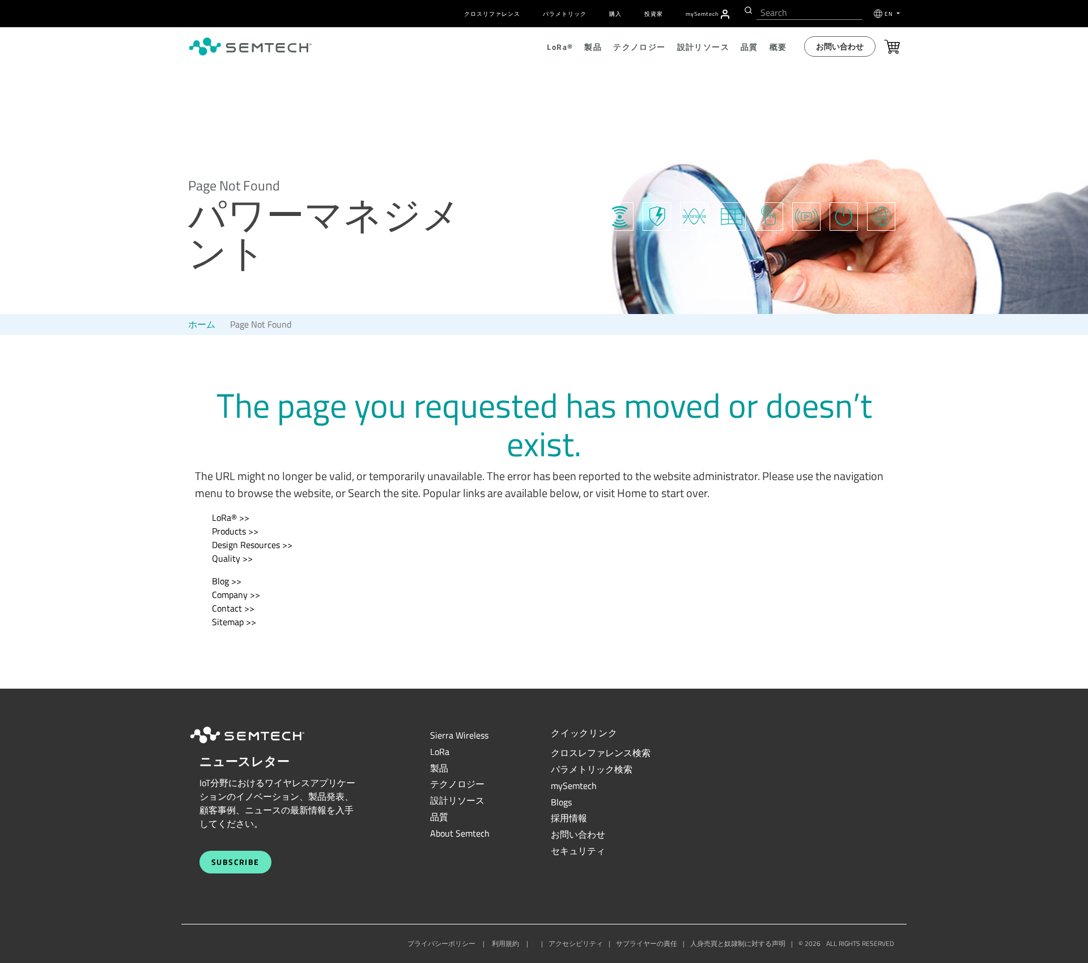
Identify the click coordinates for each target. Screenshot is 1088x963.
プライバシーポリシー (441, 943)
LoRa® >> (230, 517)
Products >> (235, 531)
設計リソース (457, 800)
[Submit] (747, 10)
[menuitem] (725, 14)
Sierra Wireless (459, 735)
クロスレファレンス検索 (601, 753)
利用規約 (505, 943)
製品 (439, 768)
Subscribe (235, 862)
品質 (439, 817)
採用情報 (569, 818)
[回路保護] (657, 215)
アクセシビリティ (576, 943)
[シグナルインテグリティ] (694, 215)
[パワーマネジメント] (844, 215)
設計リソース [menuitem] (703, 47)
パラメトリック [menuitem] (564, 14)
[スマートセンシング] (769, 215)
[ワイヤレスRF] (619, 215)
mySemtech (574, 785)
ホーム (201, 324)
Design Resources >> (252, 545)
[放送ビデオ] (806, 215)
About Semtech (460, 833)
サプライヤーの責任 (646, 943)
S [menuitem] (702, 14)
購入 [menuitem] (615, 14)
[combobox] (809, 13)
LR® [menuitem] (560, 47)
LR (439, 751)
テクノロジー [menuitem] (639, 47)
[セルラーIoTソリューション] (881, 215)
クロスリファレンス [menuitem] (492, 14)
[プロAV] (731, 215)
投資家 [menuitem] (653, 14)
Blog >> (226, 581)
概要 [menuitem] (778, 47)
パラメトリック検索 (591, 769)
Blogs (561, 802)
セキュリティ (578, 851)
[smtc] (250, 46)
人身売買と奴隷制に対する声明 (737, 943)
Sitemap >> (234, 622)
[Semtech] (259, 745)
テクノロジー (457, 784)
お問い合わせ (840, 46)
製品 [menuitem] (593, 47)
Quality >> (232, 558)
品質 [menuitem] (749, 47)
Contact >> (233, 608)
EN (890, 14)
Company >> (236, 594)
